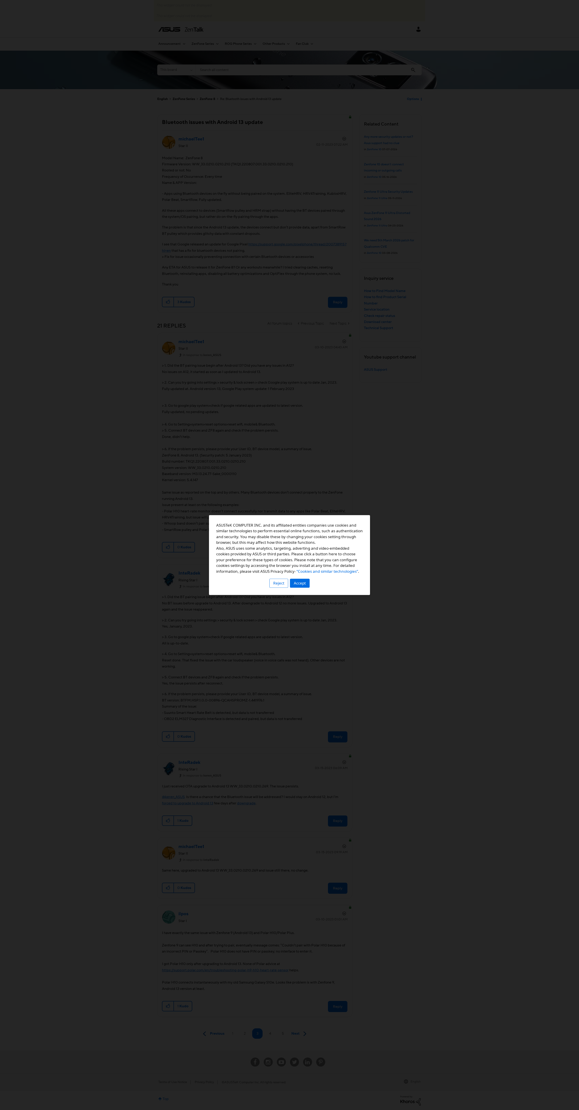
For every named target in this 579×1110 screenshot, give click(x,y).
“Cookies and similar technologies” (327, 571)
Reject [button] (278, 583)
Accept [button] (300, 583)
